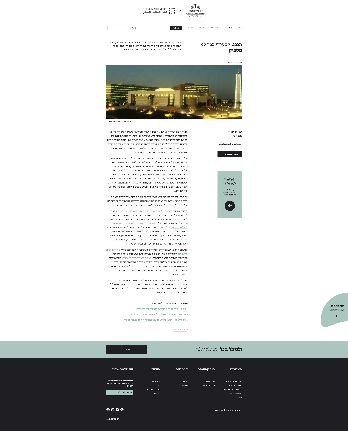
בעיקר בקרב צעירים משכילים (137, 258)
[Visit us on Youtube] (108, 410)
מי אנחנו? (156, 381)
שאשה (185, 385)
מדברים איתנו (208, 385)
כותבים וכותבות (153, 389)
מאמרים (228, 27)
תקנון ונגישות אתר (234, 410)
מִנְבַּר (239, 397)
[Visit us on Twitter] (121, 410)
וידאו (201, 27)
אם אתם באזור (235, 393)
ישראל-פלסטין (235, 385)
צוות (158, 385)
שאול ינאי (235, 132)
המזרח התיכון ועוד (234, 381)
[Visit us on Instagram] (112, 410)
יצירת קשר (218, 410)
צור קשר (156, 393)
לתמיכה (126, 349)
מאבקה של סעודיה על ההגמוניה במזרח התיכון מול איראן (144, 211)
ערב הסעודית (180, 329)
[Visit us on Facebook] (117, 410)
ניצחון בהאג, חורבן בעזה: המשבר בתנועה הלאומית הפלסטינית (155, 320)
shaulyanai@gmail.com (230, 144)
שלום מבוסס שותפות (232, 389)
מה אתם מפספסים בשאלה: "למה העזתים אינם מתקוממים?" (156, 314)
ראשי (240, 27)
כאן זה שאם (210, 381)
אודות (190, 27)
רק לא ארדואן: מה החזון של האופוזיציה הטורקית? (160, 309)
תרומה (176, 28)
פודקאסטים (214, 27)
